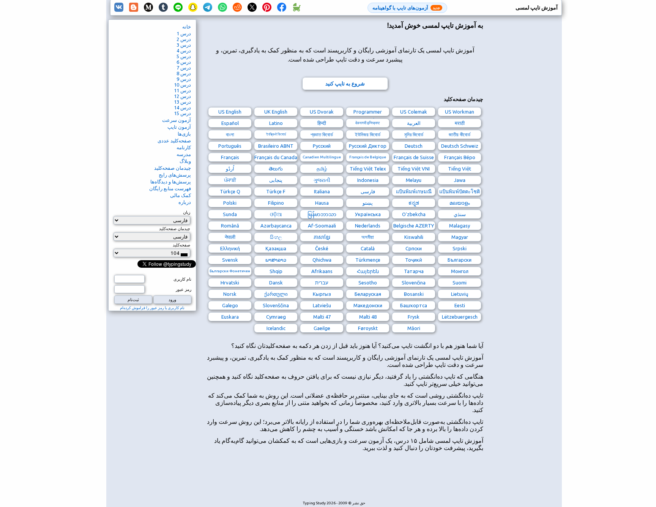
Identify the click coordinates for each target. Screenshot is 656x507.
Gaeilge (322, 328)
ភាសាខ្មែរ (322, 237)
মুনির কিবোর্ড (413, 134)
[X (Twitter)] (252, 8)
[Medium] (148, 8)
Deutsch (414, 145)
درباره (184, 202)
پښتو (368, 202)
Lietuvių (459, 294)
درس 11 (182, 90)
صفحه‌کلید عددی (174, 140)
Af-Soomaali (322, 225)
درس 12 (182, 96)
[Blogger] (133, 8)
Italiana (322, 191)
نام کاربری (182, 279)
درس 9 (184, 79)
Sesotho (367, 282)
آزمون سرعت (176, 120)
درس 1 (184, 33)
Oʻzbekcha (414, 214)
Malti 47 (322, 316)
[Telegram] (207, 8)
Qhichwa (321, 259)
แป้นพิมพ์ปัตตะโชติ (459, 191)
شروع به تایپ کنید (345, 84)
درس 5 (184, 56)
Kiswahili (413, 237)
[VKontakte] (118, 8)
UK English (275, 111)
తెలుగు (276, 168)
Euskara (230, 316)
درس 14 (182, 107)
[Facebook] (281, 8)
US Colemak (413, 111)
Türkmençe (367, 259)
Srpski (460, 248)
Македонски (367, 305)
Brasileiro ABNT (275, 145)
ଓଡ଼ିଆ (276, 214)
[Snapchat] (192, 8)
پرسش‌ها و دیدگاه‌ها (170, 181)
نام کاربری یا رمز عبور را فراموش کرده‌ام (152, 308)
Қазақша (275, 248)
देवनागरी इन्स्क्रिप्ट (367, 123)
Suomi (460, 282)
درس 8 (184, 73)
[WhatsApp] (222, 8)
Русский (322, 145)
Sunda (230, 214)
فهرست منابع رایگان (170, 188)
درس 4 (184, 50)
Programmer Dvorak (367, 112)
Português (229, 145)
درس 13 (182, 101)
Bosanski (414, 294)
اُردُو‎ (230, 168)
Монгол (459, 271)
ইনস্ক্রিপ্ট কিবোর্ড (276, 134)
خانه (186, 26)
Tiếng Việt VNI (413, 168)
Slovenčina (414, 282)
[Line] (178, 8)
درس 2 (184, 39)
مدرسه (184, 154)
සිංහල (276, 237)
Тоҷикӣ (413, 259)
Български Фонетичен (230, 271)
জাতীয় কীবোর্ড (459, 134)
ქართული (276, 294)
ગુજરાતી (322, 180)
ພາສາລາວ (275, 259)
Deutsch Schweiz (459, 145)
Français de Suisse (414, 157)
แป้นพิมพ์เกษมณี (414, 191)
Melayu (413, 180)
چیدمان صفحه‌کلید (172, 168)
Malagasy (459, 225)
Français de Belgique (367, 157)
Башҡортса (413, 305)
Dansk (276, 282)
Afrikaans (322, 271)
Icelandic (275, 328)
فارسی (368, 191)
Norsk (230, 294)
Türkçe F (275, 191)
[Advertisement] (345, 480)
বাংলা (230, 134)
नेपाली (230, 237)
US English (229, 111)
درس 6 (184, 62)
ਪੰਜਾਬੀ (230, 180)
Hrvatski (230, 282)
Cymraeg (276, 316)
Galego (230, 305)
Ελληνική (230, 248)
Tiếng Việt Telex (368, 168)
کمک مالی (180, 195)
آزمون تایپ (179, 127)
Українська (368, 214)
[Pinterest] (266, 8)
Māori (413, 328)
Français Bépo (459, 157)
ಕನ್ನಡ (413, 202)
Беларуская (368, 294)
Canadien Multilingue (322, 157)
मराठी (460, 123)
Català (368, 248)
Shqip (276, 271)
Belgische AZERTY (413, 225)
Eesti (459, 305)
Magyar (459, 237)
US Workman (459, 111)
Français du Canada (275, 157)
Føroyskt (368, 328)
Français (230, 157)
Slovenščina (276, 305)
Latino (276, 123)
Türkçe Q (230, 191)
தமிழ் (322, 168)
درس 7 (184, 67)
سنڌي (460, 214)
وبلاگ (185, 161)
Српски (413, 248)
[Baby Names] (296, 8)
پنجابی (275, 180)
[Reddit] (237, 8)
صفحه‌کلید (181, 245)
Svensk (230, 259)
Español (230, 123)
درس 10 (182, 84)
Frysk (413, 316)
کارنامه (184, 147)
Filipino (276, 202)
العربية (414, 123)
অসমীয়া (367, 237)
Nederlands (367, 225)
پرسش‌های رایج (175, 174)
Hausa (322, 202)
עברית (321, 282)
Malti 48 (368, 316)
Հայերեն (368, 271)
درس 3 (184, 44)
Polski (230, 202)
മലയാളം (459, 202)
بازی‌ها (184, 133)
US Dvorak (322, 111)
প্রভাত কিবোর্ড (322, 134)
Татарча (414, 271)
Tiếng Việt (459, 168)
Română (230, 225)
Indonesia (367, 180)
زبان (186, 212)
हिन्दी (321, 123)
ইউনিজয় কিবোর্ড (367, 134)
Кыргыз (322, 294)
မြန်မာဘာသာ (322, 214)
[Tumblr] (163, 8)
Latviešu (322, 305)
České (321, 248)
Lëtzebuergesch (460, 316)
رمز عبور (183, 289)
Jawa (459, 180)
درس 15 (182, 113)
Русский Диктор (367, 145)
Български (460, 259)
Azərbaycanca (276, 225)
